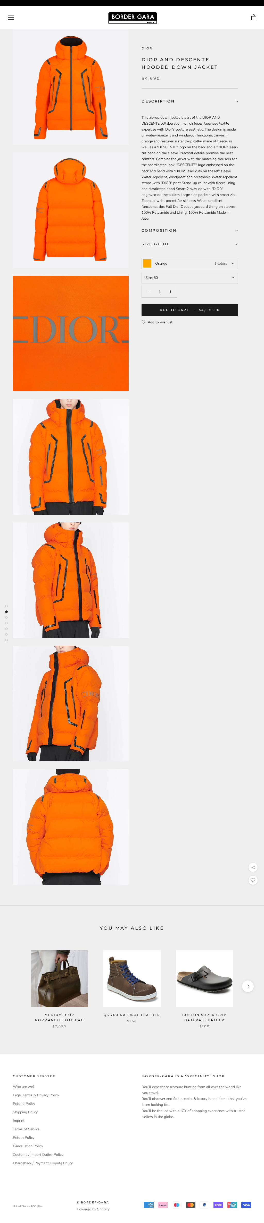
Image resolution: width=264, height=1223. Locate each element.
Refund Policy (24, 1103)
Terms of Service (26, 1129)
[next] (248, 986)
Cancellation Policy (28, 1146)
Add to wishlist (160, 322)
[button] (190, 101)
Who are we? (23, 1086)
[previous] (16, 986)
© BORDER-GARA (93, 1202)
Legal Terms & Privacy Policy (36, 1095)
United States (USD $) (26, 1206)
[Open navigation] (11, 17)
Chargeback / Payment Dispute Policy (43, 1163)
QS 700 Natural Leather (132, 1015)
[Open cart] (253, 18)
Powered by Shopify (93, 1209)
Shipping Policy (25, 1112)
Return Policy (23, 1137)
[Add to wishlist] (253, 880)
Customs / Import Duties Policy (38, 1154)
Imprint (18, 1120)
